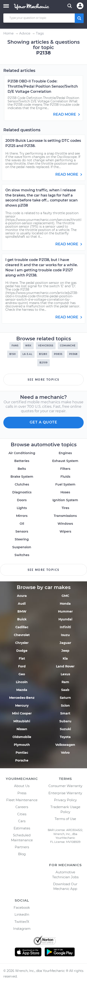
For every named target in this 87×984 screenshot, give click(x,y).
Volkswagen (65, 745)
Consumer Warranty (65, 786)
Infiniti (65, 627)
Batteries (21, 461)
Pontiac (22, 753)
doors (22, 500)
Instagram (22, 928)
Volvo (65, 753)
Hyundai (65, 619)
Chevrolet (22, 635)
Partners (22, 847)
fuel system (65, 484)
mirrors (21, 516)
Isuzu (65, 635)
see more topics (44, 379)
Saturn (65, 698)
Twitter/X (21, 921)
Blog (22, 854)
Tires (65, 508)
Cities (21, 814)
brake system (21, 477)
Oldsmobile (21, 737)
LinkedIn (21, 914)
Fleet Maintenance (21, 800)
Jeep (65, 651)
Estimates (22, 828)
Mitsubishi (21, 721)
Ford (22, 666)
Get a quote (43, 422)
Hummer (65, 611)
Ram (65, 682)
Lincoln (22, 682)
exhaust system (65, 461)
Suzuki (65, 729)
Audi (22, 604)
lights (22, 508)
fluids (65, 477)
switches (21, 555)
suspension (21, 547)
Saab (65, 690)
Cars (21, 821)
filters (65, 469)
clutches (22, 484)
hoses (65, 492)
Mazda (21, 690)
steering (22, 539)
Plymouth (22, 745)
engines (65, 453)
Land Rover (65, 666)
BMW (21, 611)
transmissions (65, 516)
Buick (22, 619)
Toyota (65, 737)
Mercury (22, 705)
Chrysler (22, 643)
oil (22, 524)
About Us (21, 786)
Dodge (21, 651)
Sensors (21, 531)
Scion (65, 705)
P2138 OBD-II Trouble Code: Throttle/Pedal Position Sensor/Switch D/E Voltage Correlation (43, 86)
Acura (22, 596)
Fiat (22, 658)
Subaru (65, 721)
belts (22, 469)
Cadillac (21, 627)
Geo (22, 674)
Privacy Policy (65, 800)
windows (65, 524)
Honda (65, 604)
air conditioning (21, 453)
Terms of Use (65, 819)
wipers (65, 531)
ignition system (65, 500)
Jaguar (65, 643)
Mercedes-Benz (22, 698)
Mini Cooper (22, 713)
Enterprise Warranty (65, 793)
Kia (65, 658)
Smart (65, 713)
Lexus (65, 674)
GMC (65, 596)
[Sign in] (80, 5)
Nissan (22, 729)
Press (21, 793)
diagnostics (21, 492)
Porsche (21, 760)
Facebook (22, 907)
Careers (21, 807)
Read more (65, 114)
